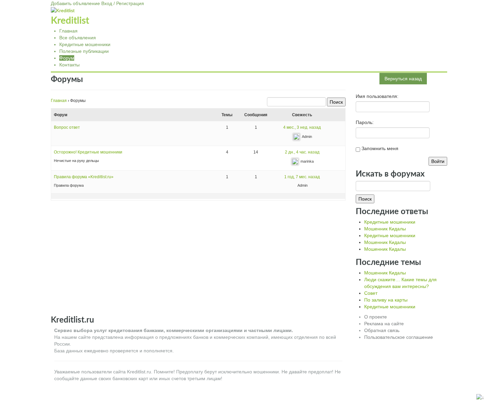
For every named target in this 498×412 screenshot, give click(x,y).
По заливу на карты (386, 300)
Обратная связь (381, 330)
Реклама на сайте (384, 323)
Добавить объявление (75, 3)
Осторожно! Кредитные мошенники (88, 152)
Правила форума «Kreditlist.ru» (83, 176)
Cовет (370, 293)
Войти (437, 161)
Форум (66, 58)
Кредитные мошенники (84, 44)
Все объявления (77, 37)
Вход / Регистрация (122, 3)
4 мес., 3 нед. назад (302, 127)
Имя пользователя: (377, 96)
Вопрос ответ (67, 127)
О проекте (375, 317)
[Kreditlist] (63, 10)
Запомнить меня (379, 148)
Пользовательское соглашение (398, 337)
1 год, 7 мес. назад (302, 176)
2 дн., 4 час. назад (302, 152)
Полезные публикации (84, 51)
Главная (68, 31)
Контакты (69, 64)
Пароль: (365, 122)
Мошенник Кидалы (385, 228)
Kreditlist (70, 20)
